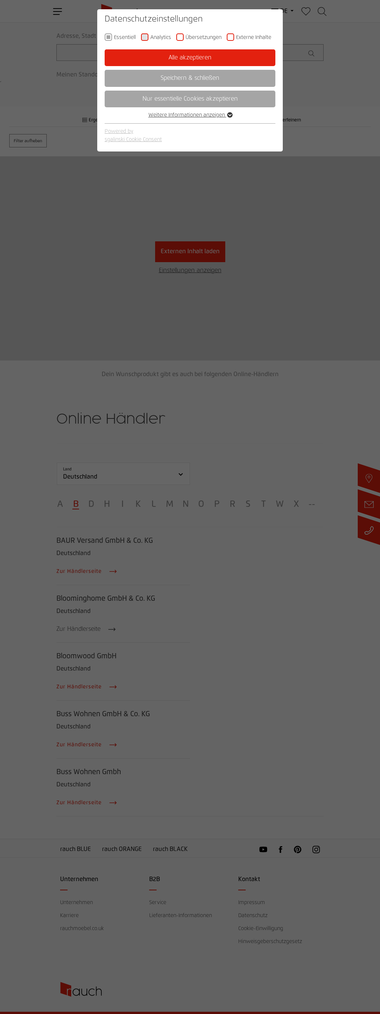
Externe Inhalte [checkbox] (253, 37)
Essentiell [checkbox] (125, 37)
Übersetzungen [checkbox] (204, 37)
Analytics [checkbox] (160, 37)
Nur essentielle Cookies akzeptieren (190, 99)
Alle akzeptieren (190, 58)
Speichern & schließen (190, 78)
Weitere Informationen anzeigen (187, 115)
